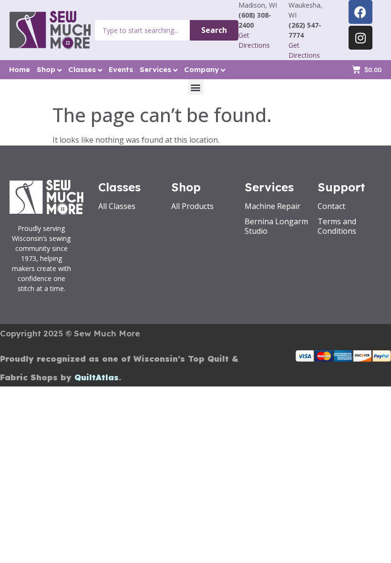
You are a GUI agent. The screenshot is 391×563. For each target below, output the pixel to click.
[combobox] (142, 30)
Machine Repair (272, 206)
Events (121, 69)
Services (155, 69)
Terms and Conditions (337, 226)
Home (19, 69)
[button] (196, 87)
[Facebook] (360, 12)
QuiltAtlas (96, 377)
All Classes (116, 206)
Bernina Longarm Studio (276, 226)
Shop (46, 69)
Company (201, 69)
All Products (192, 206)
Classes (82, 69)
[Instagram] (360, 38)
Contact (331, 206)
